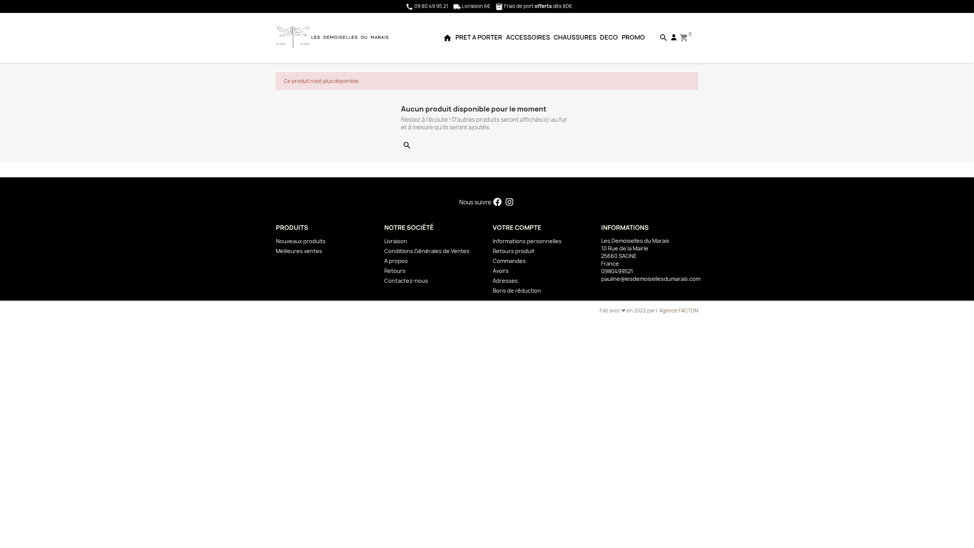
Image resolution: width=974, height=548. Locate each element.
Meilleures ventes (299, 251)
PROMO (633, 37)
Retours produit (514, 251)
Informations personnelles (527, 241)
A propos (396, 260)
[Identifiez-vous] (673, 37)
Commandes (509, 260)
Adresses (505, 280)
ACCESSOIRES (528, 37)
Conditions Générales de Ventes (426, 251)
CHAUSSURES (575, 37)
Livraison (395, 241)
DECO (609, 37)
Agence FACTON (678, 310)
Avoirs (501, 270)
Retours (395, 270)
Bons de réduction (517, 290)
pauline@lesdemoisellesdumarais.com (650, 278)
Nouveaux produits (301, 241)
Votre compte (517, 227)
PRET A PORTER (478, 37)
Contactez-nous (406, 280)
